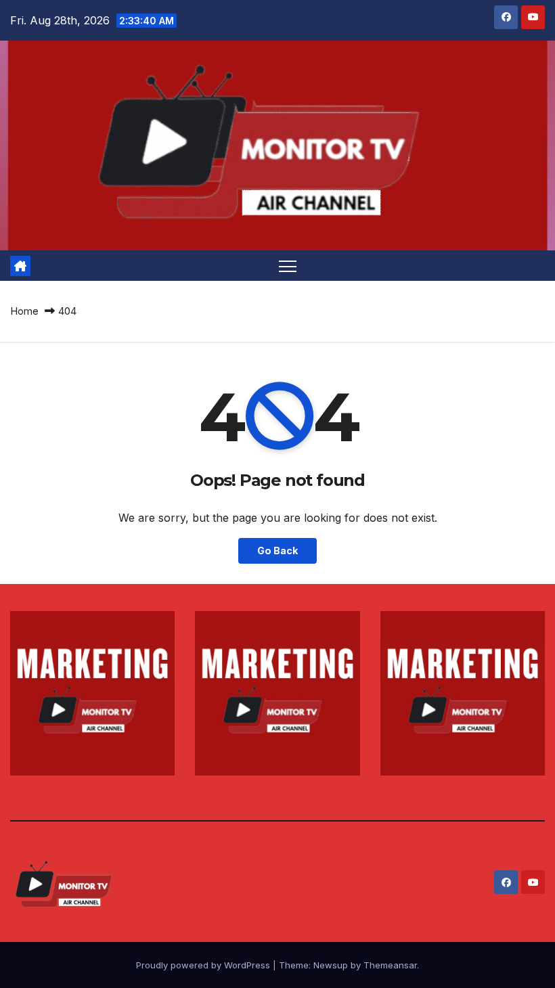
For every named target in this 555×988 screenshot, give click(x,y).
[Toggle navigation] (288, 265)
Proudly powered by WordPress (204, 965)
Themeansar (390, 965)
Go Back (277, 550)
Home (24, 311)
